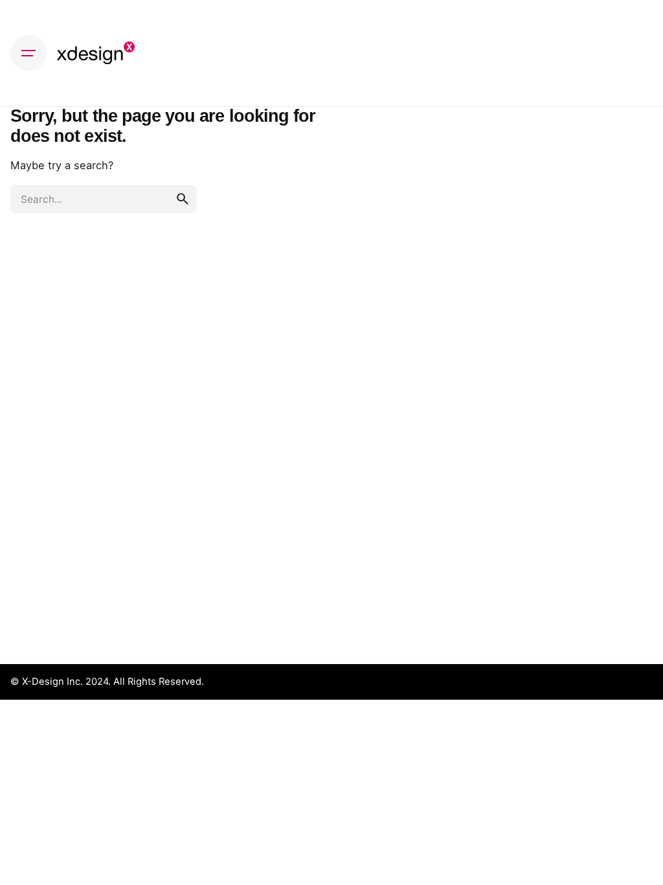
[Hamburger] (28, 53)
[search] (182, 199)
